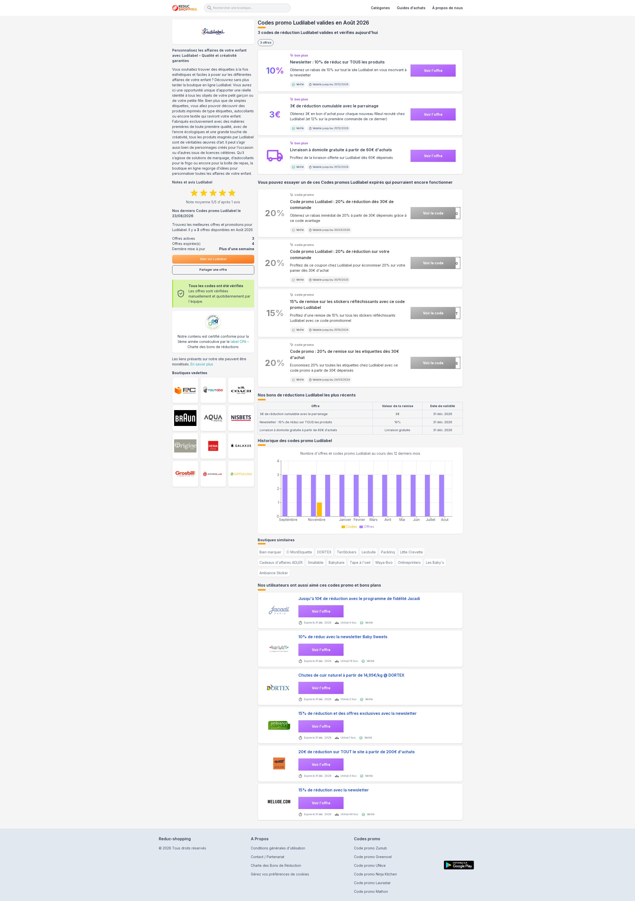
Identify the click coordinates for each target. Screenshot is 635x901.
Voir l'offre (433, 70)
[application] (360, 493)
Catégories (380, 8)
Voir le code (433, 213)
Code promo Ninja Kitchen (375, 874)
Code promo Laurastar (372, 883)
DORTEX (324, 552)
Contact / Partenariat (267, 857)
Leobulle (369, 552)
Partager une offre (213, 269)
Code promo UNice (370, 865)
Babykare (337, 562)
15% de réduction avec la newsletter (333, 790)
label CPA (238, 341)
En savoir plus (201, 364)
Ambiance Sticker (273, 573)
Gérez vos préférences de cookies (280, 874)
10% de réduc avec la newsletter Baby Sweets (342, 636)
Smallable (315, 562)
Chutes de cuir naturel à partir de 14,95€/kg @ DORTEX (351, 675)
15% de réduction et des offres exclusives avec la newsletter (357, 713)
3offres (265, 42)
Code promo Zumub (370, 848)
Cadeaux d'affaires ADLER (281, 562)
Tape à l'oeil (360, 562)
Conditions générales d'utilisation (278, 848)
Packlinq (388, 552)
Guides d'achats (411, 8)
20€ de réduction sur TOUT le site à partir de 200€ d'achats (356, 752)
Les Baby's (435, 562)
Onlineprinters (409, 562)
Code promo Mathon (371, 891)
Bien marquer (270, 552)
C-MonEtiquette (299, 552)
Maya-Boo (384, 562)
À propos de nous (447, 8)
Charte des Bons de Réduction (276, 865)
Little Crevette (411, 552)
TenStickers (346, 552)
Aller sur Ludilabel (213, 259)
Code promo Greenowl (373, 857)
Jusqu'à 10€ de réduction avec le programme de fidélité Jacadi (359, 598)
